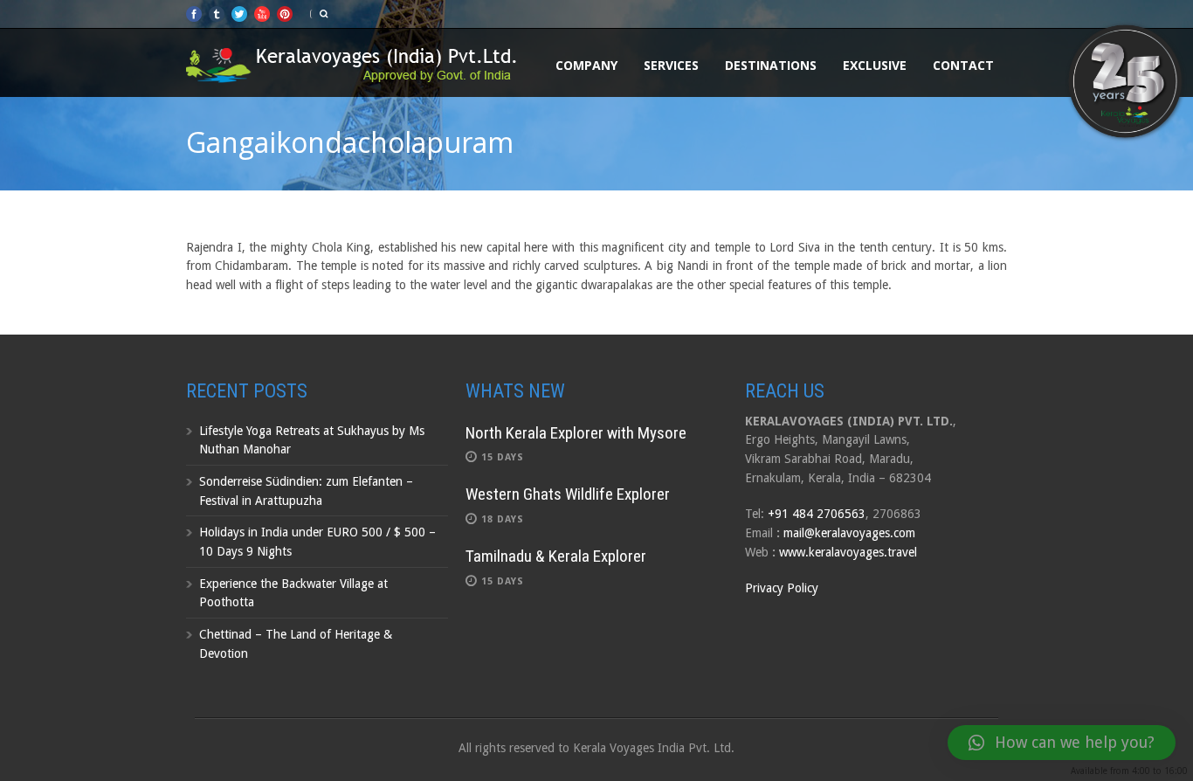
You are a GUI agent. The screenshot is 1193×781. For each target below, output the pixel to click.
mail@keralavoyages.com (849, 533)
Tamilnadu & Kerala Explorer (555, 556)
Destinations (771, 65)
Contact (963, 65)
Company (586, 65)
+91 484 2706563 (816, 514)
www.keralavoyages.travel (848, 552)
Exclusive (875, 65)
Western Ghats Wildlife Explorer (567, 494)
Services (671, 65)
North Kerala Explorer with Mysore (575, 433)
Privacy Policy (781, 588)
